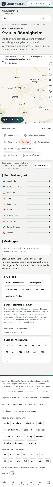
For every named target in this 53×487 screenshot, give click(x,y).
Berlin (6, 423)
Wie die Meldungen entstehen (15, 328)
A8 (7, 352)
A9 (13, 352)
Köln (40, 423)
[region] (26, 89)
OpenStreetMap (32, 123)
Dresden (7, 443)
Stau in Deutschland (29, 398)
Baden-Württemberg (20, 24)
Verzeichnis (17, 404)
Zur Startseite (11, 63)
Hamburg (17, 423)
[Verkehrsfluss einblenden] (50, 69)
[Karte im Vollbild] (50, 63)
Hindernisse (13, 155)
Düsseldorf (40, 430)
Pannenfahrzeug (33, 155)
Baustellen (12, 142)
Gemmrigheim (35, 283)
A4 (26, 345)
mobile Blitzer (13, 135)
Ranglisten (6, 404)
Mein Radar (6, 411)
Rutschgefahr (44, 142)
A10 (20, 352)
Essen (19, 436)
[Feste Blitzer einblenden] (50, 80)
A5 (33, 345)
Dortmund (8, 436)
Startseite (5, 24)
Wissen (41, 404)
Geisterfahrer (45, 398)
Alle (43, 128)
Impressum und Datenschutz (25, 411)
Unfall (10, 148)
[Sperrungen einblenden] (50, 91)
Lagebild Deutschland (10, 398)
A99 (7, 359)
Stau (27, 142)
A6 (39, 345)
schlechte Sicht (27, 148)
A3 (20, 345)
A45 (27, 352)
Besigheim (40, 289)
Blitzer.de (49, 123)
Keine (49, 128)
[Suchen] (48, 4)
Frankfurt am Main (12, 430)
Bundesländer (30, 404)
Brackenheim (11, 289)
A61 (34, 352)
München (30, 423)
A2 (13, 345)
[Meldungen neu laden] (50, 97)
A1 (7, 345)
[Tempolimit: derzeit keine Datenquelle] (50, 74)
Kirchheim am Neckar (15, 283)
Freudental (26, 289)
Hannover (19, 443)
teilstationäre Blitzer (37, 135)
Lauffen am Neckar (14, 296)
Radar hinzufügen (14, 120)
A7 (46, 345)
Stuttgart (28, 430)
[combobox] (38, 4)
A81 (42, 352)
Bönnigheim (35, 24)
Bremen (39, 436)
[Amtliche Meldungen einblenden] (50, 85)
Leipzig (29, 436)
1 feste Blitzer (43, 165)
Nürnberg (32, 443)
